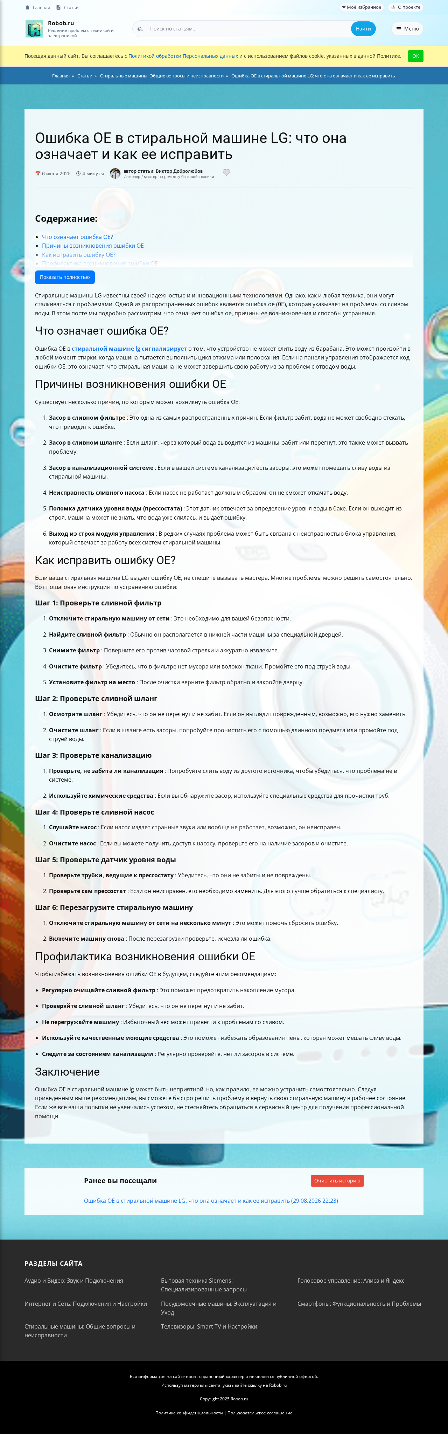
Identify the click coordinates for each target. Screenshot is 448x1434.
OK (415, 56)
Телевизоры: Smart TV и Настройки (209, 1326)
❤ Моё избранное (361, 7)
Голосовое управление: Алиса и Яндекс (351, 1280)
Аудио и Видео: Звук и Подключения (73, 1280)
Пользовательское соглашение (260, 1413)
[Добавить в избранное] (226, 173)
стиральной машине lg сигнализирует (129, 348)
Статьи (71, 7)
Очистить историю (337, 1180)
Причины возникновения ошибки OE (93, 245)
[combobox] (254, 28)
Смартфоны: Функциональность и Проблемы (359, 1304)
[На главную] (34, 28)
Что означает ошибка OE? (77, 237)
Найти (363, 28)
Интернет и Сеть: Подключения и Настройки (85, 1304)
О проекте (409, 7)
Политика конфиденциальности (189, 1413)
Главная (41, 7)
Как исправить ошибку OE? (78, 255)
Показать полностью (65, 277)
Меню (411, 28)
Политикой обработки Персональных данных (183, 56)
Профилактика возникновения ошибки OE (100, 263)
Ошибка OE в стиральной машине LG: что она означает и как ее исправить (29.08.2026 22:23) (211, 1201)
